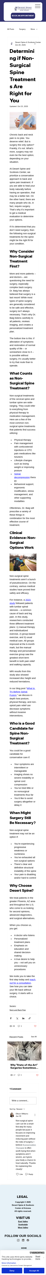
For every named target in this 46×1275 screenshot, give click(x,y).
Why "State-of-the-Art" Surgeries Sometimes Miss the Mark (24, 1066)
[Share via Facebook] (11, 1018)
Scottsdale (23, 1224)
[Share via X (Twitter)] (17, 1018)
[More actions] (34, 43)
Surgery (22, 29)
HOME (24, 1248)
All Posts (10, 29)
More (33, 29)
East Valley (23, 1221)
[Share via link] (29, 1018)
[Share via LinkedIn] (23, 1018)
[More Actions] (34, 1114)
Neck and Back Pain (18, 1010)
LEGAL (22, 1197)
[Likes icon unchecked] (17, 1174)
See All (34, 1037)
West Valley (23, 1227)
